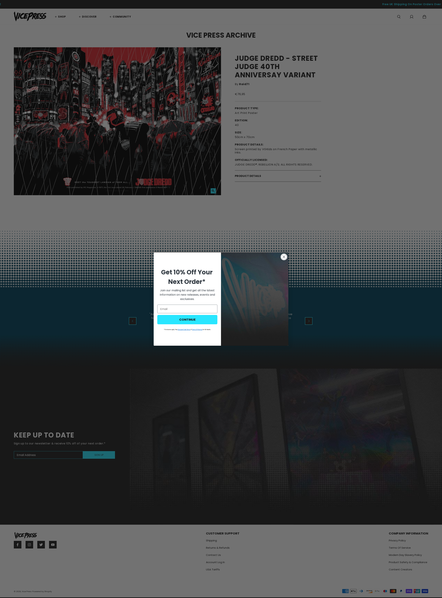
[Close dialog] (284, 257)
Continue (187, 319)
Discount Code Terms (184, 329)
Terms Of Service (197, 329)
